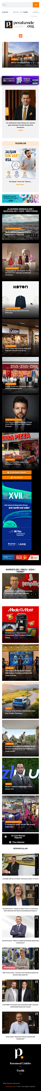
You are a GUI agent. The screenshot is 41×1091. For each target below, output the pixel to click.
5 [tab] (25, 69)
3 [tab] (19, 69)
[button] (20, 36)
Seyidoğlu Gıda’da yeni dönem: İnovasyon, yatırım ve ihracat (21, 879)
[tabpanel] (20, 55)
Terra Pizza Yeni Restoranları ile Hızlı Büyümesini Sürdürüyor (17, 463)
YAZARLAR (20, 143)
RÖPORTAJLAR (20, 848)
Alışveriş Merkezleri (13, 228)
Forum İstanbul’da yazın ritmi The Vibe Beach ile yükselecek (19, 233)
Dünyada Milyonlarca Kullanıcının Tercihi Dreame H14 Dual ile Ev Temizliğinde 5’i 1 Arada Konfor (20, 748)
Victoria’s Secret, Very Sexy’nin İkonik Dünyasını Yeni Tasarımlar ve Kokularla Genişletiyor (18, 273)
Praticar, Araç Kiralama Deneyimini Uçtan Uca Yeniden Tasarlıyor (20, 712)
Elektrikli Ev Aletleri (13, 419)
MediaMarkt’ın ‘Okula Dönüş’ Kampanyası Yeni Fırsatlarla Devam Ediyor (18, 635)
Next (35, 62)
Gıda (7, 587)
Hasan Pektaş (20, 184)
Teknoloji (9, 630)
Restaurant (10, 459)
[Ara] (36, 4)
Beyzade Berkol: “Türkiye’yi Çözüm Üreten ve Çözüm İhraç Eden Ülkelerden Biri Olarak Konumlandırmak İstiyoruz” (20, 910)
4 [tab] (22, 69)
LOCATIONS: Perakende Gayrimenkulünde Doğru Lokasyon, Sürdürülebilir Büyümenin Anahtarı (20, 1006)
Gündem (20, 132)
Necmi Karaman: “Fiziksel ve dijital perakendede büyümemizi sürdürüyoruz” (20, 942)
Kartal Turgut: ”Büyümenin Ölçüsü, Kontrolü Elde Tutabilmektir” (20, 1038)
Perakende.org (10, 1086)
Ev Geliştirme (10, 346)
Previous (31, 62)
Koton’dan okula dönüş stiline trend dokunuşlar (17, 312)
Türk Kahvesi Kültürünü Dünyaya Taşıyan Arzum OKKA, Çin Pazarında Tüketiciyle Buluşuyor (18, 424)
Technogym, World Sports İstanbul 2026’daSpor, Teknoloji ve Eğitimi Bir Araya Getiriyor (18, 673)
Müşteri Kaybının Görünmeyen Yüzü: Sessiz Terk (18, 788)
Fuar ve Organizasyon (13, 822)
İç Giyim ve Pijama (12, 268)
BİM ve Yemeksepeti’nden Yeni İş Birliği (19, 62)
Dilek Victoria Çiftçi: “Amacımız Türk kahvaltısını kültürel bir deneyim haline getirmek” (20, 974)
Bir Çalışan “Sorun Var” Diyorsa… (20, 181)
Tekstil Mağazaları (12, 308)
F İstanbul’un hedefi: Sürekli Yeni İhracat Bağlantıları (20, 826)
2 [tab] (16, 69)
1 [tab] (13, 69)
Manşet (8, 59)
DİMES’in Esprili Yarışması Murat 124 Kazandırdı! (18, 592)
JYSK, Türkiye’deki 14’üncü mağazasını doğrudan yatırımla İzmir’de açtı (18, 349)
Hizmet (8, 708)
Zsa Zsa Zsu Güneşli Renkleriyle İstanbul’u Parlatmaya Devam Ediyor (19, 387)
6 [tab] (28, 69)
